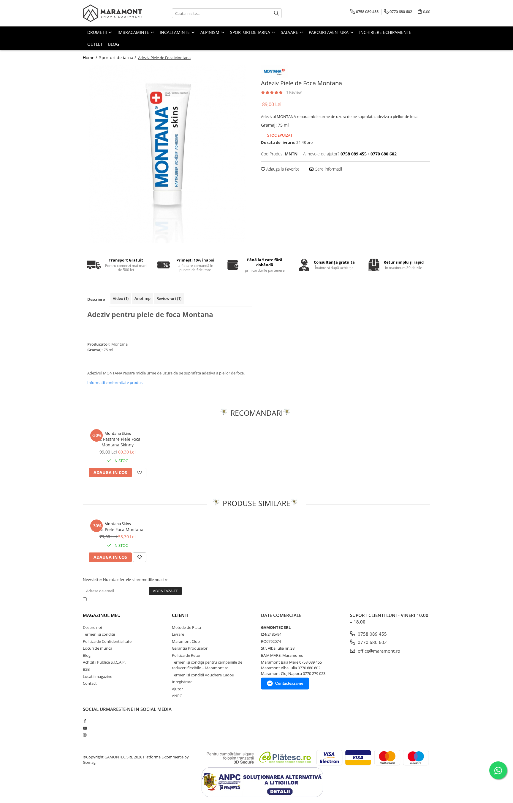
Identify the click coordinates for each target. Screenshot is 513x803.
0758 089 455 (372, 634)
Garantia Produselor (190, 648)
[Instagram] (85, 735)
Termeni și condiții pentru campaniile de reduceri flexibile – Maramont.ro (207, 664)
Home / (90, 57)
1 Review (294, 92)
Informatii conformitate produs (114, 382)
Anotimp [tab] (142, 298)
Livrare (178, 634)
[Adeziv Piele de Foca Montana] (167, 154)
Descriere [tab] (96, 299)
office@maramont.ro (378, 651)
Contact (90, 683)
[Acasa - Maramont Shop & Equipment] (112, 13)
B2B (86, 669)
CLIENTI (180, 615)
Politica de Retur (186, 655)
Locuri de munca (97, 648)
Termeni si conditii (99, 634)
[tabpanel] (167, 154)
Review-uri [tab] (168, 298)
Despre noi (92, 627)
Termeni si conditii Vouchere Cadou (203, 675)
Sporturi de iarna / (118, 57)
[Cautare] (276, 13)
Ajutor (177, 689)
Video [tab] (121, 298)
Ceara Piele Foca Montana (117, 529)
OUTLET (95, 44)
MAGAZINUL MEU (102, 615)
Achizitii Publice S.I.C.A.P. (104, 662)
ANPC (177, 695)
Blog (113, 44)
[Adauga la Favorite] (139, 472)
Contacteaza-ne (289, 683)
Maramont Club (186, 641)
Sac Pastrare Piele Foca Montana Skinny (117, 442)
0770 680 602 (372, 642)
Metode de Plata (186, 627)
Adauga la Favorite (282, 169)
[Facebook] (85, 721)
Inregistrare (182, 681)
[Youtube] (85, 728)
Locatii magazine (97, 676)
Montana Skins (117, 433)
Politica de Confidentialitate (241, 599)
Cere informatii (328, 169)
